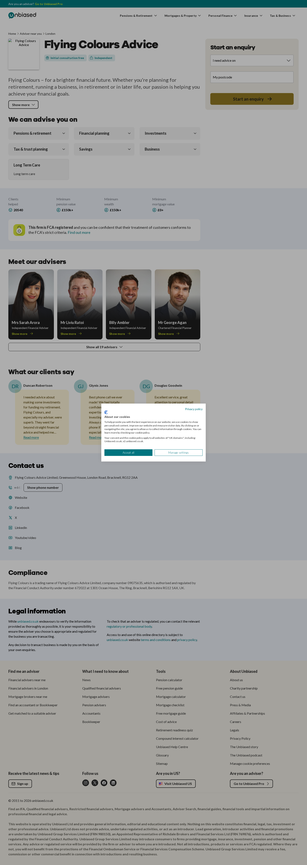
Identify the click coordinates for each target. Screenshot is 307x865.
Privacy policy (194, 409)
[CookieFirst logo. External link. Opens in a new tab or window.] (106, 412)
